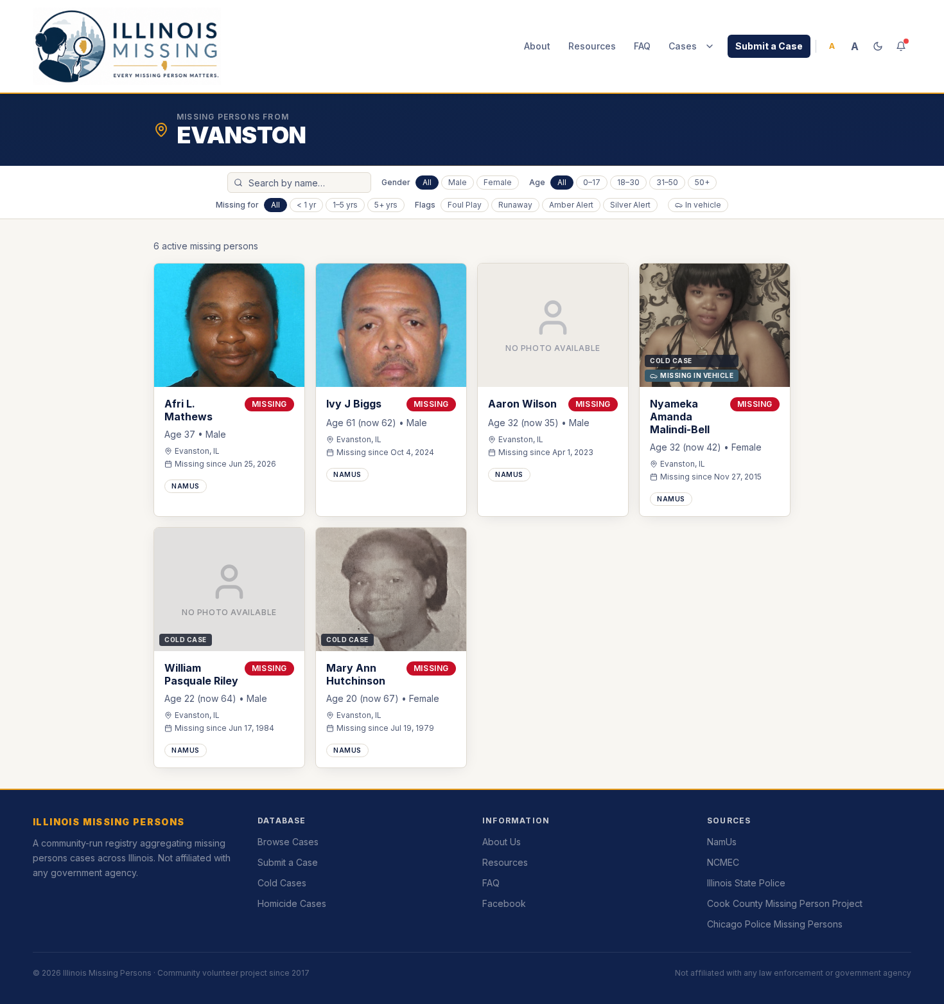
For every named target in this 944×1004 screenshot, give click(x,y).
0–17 (591, 182)
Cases (683, 45)
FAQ (642, 45)
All (427, 182)
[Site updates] (901, 46)
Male (457, 182)
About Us (501, 841)
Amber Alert (571, 205)
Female (498, 182)
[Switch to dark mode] (878, 46)
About (537, 45)
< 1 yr (306, 205)
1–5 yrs (345, 205)
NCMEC (723, 862)
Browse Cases (288, 841)
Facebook (504, 903)
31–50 (667, 182)
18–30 (628, 182)
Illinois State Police (746, 882)
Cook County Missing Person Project (784, 903)
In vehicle (703, 205)
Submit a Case (769, 45)
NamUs (722, 841)
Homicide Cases (292, 903)
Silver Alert (630, 205)
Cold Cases (282, 882)
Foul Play (465, 205)
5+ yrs (386, 205)
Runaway (515, 205)
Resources (592, 45)
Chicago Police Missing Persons (775, 924)
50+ (702, 182)
